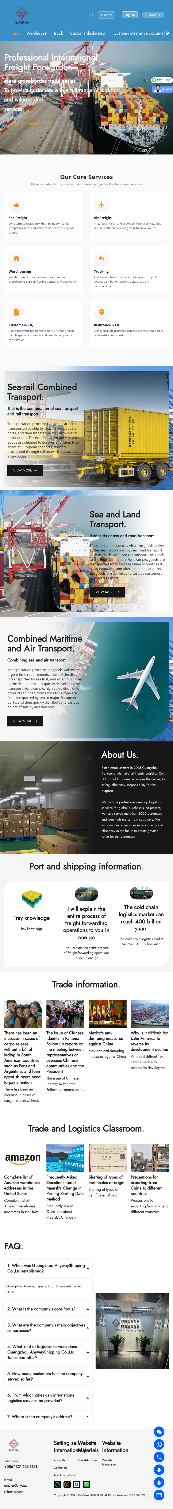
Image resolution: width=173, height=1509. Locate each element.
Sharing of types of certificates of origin (106, 1179)
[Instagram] (76, 1484)
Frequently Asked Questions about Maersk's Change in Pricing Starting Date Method (65, 1188)
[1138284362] (159, 1482)
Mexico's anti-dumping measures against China (106, 1038)
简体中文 (106, 15)
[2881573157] (159, 1469)
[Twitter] (86, 1484)
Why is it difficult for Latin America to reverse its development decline (149, 1041)
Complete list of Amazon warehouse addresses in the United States (22, 1185)
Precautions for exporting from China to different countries (146, 1185)
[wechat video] (67, 1484)
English (129, 15)
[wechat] (57, 1484)
